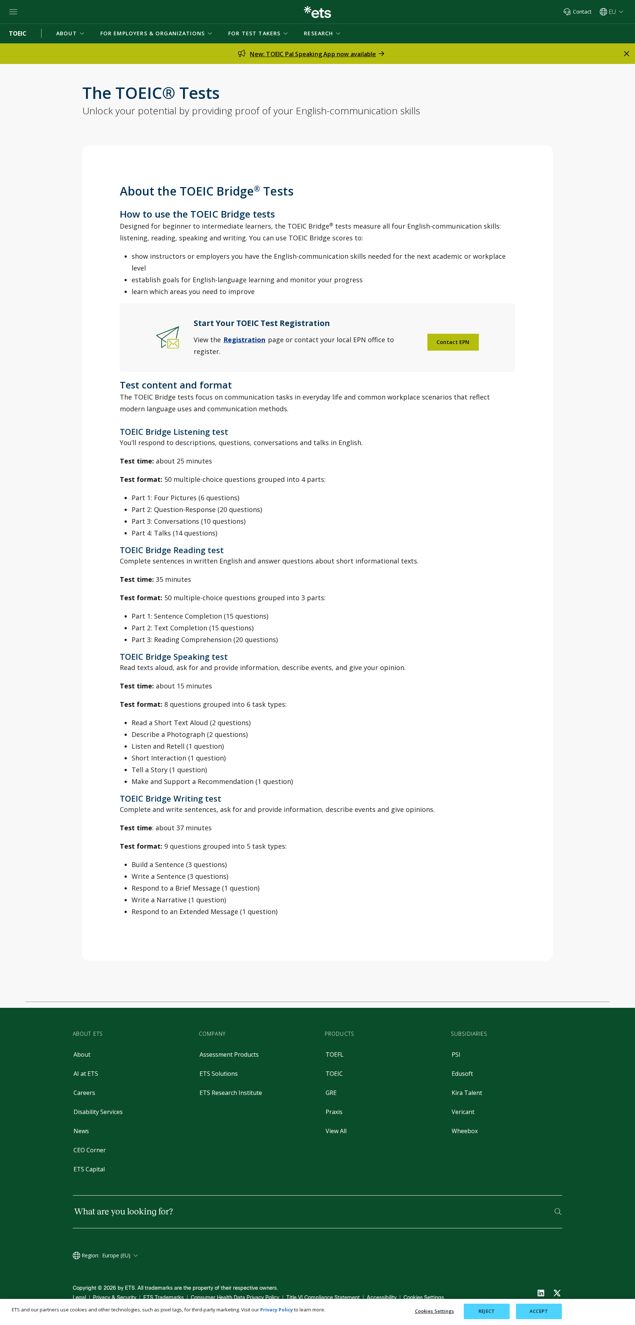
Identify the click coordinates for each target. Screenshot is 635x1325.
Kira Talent (467, 1093)
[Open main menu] (13, 11)
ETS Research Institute (231, 1093)
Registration (244, 339)
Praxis (334, 1112)
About (81, 1054)
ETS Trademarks (163, 1297)
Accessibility (382, 1297)
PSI (456, 1054)
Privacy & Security (114, 1297)
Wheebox (465, 1131)
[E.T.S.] (317, 12)
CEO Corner (89, 1150)
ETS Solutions (219, 1074)
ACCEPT (539, 1311)
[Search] (558, 1211)
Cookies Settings (423, 1297)
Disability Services (98, 1112)
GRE (331, 1093)
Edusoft (462, 1074)
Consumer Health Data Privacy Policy (235, 1297)
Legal (79, 1297)
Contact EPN (453, 342)
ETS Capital (89, 1169)
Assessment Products (229, 1054)
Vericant (463, 1112)
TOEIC (334, 1074)
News (81, 1131)
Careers (84, 1093)
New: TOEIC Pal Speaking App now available (313, 54)
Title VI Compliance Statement (323, 1297)
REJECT (486, 1311)
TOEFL (335, 1054)
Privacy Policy (276, 1309)
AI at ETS (85, 1074)
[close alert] (626, 53)
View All (336, 1131)
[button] (71, 33)
